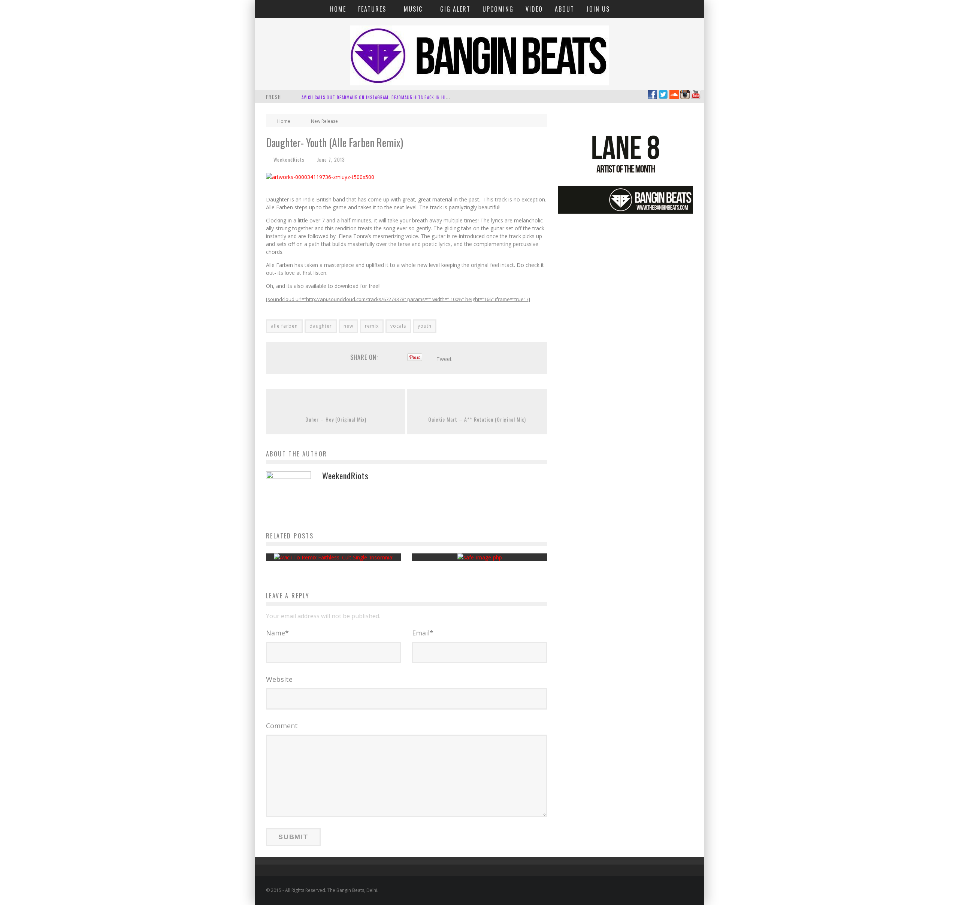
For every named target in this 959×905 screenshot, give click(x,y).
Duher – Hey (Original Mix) (335, 419)
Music (413, 8)
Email (422, 632)
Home (338, 8)
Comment (282, 725)
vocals (398, 326)
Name (277, 632)
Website (279, 679)
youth (425, 326)
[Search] (694, 8)
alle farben (284, 326)
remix (372, 326)
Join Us (598, 8)
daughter (320, 326)
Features (372, 8)
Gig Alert (455, 8)
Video (534, 8)
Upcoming (498, 8)
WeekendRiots (289, 159)
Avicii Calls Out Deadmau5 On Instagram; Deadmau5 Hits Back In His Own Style (386, 97)
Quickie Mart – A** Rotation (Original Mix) (477, 419)
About (564, 8)
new (348, 326)
